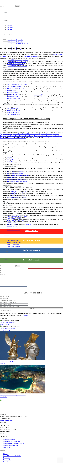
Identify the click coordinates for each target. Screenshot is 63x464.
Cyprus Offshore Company (7, 322)
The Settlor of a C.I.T (12, 96)
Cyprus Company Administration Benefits (18, 44)
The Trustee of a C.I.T (12, 92)
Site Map (5, 454)
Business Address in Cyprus (14, 110)
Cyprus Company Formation (7, 328)
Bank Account (8, 71)
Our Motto (10, 29)
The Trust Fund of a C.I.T (13, 98)
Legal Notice (6, 458)
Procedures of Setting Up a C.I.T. (15, 88)
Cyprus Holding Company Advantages (17, 66)
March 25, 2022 (4, 324)
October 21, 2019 (5, 330)
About (6, 20)
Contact (6, 127)
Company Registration (10, 34)
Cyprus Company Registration (15, 40)
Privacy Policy (7, 460)
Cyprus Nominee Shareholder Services (17, 49)
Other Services (7, 447)
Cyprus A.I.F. (7, 79)
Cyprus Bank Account (9, 439)
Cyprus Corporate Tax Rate (7, 361)
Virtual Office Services (13, 112)
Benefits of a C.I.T (11, 90)
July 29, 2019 (3, 363)
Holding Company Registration (12, 54)
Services (6, 103)
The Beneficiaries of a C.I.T (14, 94)
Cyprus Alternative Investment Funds (17, 84)
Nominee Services (11, 45)
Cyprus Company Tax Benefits (15, 42)
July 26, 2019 (3, 397)
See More (26, 315)
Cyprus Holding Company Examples (16, 62)
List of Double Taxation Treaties (15, 64)
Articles (6, 119)
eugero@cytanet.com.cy (6, 420)
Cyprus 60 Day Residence (14, 114)
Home (5, 12)
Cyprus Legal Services (13, 108)
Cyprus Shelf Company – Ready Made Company (13, 395)
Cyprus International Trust (14, 86)
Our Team (9, 25)
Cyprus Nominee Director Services (16, 47)
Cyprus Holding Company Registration (17, 60)
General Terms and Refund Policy (12, 456)
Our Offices (10, 27)
